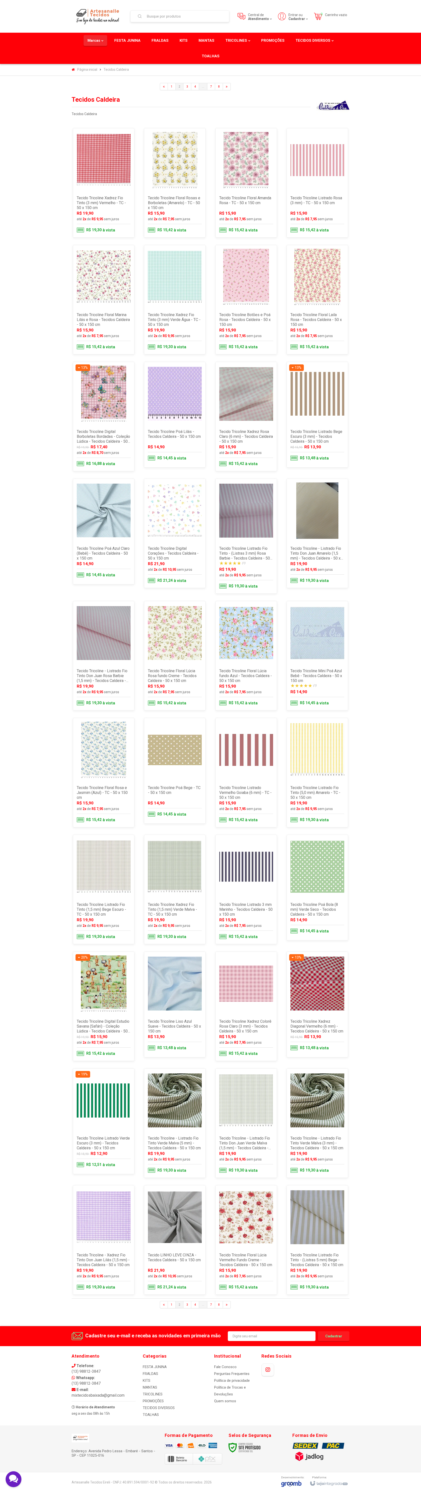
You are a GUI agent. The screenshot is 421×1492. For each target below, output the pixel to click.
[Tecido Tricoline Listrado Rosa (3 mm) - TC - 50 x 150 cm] (317, 182)
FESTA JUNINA (155, 1367)
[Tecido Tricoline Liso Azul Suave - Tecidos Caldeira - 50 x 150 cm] (174, 1004)
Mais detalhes (107, 216)
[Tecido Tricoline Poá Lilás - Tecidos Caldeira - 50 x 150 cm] (174, 414)
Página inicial (87, 69)
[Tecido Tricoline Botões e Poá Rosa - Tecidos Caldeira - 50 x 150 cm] (246, 299)
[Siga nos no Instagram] (267, 1369)
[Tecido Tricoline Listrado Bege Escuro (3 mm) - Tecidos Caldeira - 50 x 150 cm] (317, 414)
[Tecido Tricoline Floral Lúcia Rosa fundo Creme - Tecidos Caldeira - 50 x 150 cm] (174, 655)
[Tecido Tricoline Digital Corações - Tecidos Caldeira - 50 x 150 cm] (174, 533)
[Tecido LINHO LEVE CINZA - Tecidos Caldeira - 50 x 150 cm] (174, 1239)
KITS (146, 1380)
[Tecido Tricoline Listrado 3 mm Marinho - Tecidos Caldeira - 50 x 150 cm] (246, 889)
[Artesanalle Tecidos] (98, 16)
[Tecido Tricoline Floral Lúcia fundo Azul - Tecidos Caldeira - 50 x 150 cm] (246, 655)
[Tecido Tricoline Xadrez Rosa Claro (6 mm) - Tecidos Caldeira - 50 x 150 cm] (246, 416)
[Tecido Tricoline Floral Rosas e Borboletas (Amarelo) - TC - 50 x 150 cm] (174, 182)
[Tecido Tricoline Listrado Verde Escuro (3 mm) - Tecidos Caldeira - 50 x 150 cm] (103, 1121)
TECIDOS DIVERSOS (159, 1408)
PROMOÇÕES (153, 1401)
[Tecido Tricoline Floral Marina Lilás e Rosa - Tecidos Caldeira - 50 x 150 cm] (103, 299)
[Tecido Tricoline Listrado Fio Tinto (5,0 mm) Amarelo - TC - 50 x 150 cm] (317, 772)
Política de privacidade (232, 1380)
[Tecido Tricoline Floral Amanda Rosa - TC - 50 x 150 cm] (246, 182)
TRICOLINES (153, 1394)
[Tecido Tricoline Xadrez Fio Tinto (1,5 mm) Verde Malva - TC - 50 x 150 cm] (174, 889)
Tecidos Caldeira (116, 69)
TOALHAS (151, 1414)
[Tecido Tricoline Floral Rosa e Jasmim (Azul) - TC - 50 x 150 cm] (103, 772)
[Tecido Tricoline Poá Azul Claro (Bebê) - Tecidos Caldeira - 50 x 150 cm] (103, 531)
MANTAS (150, 1387)
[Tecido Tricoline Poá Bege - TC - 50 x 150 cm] (174, 770)
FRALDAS (150, 1374)
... (203, 86)
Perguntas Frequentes (231, 1374)
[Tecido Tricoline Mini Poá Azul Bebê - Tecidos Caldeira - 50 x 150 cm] (317, 655)
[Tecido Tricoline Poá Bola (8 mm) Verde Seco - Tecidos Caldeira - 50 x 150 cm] (317, 887)
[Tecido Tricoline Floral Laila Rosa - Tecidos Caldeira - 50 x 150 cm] (317, 299)
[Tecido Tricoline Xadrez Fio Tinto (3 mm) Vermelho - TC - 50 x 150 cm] (103, 182)
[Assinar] (333, 1336)
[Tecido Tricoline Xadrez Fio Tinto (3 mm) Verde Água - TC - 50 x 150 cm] (174, 299)
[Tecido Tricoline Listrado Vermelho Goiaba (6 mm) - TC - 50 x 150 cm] (246, 772)
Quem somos (225, 1401)
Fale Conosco (225, 1367)
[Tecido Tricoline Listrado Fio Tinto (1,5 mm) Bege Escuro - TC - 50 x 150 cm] (103, 889)
